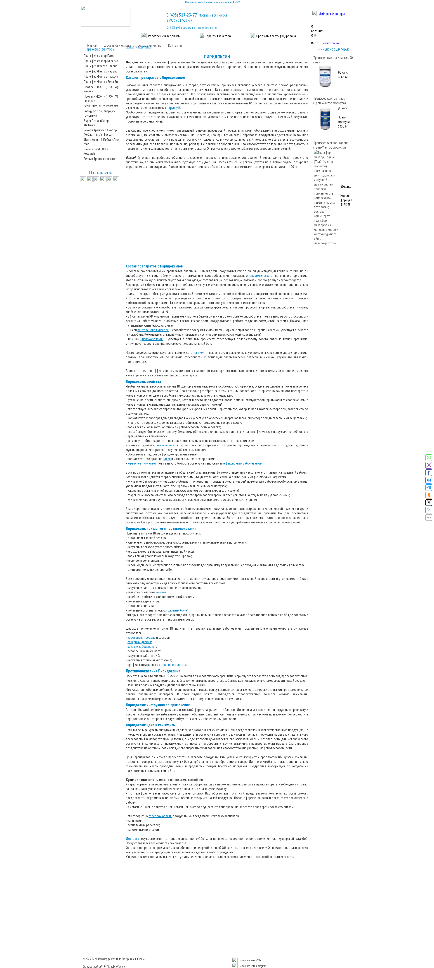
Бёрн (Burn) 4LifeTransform (101, 106)
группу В (174, 107)
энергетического (261, 275)
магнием (199, 352)
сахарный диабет (139, 642)
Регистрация (331, 43)
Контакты (175, 45)
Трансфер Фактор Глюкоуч (101, 76)
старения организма (172, 664)
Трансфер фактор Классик (101, 61)
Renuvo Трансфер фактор (100, 159)
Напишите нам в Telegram (252, 966)
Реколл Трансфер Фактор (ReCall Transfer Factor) (100, 132)
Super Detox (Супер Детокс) (96, 122)
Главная (92, 45)
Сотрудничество (150, 45)
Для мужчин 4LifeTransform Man (101, 141)
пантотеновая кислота (153, 329)
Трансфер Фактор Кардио (101, 71)
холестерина (165, 445)
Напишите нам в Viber (250, 960)
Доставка (132, 838)
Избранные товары (332, 13)
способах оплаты (160, 816)
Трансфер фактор (106, 959)
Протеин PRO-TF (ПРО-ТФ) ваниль (101, 89)
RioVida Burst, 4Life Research (96, 151)
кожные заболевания (141, 646)
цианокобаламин (152, 339)
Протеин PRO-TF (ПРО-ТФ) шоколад (101, 98)
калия (167, 458)
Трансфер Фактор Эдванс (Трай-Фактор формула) (330, 144)
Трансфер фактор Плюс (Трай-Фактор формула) (329, 100)
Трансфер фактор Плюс (99, 55)
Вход (314, 43)
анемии (161, 592)
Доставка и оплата (117, 45)
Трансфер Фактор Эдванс (100, 66)
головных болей (177, 610)
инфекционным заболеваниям (242, 463)
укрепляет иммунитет (141, 463)
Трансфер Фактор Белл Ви (101, 81)
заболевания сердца (141, 637)
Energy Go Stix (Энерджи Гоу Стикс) (99, 113)
